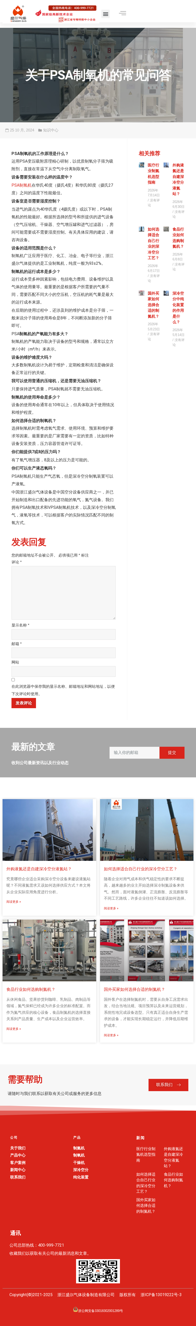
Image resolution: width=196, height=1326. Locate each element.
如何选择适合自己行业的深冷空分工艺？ (140, 869)
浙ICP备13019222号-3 (161, 1294)
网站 (15, 662)
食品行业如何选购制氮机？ (30, 989)
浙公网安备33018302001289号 (100, 1311)
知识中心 (50, 130)
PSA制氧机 (21, 185)
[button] (105, 14)
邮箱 (16, 644)
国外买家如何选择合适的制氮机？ (153, 304)
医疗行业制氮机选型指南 (145, 1154)
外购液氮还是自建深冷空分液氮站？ (39, 869)
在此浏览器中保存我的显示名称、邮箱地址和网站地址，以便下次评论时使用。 (63, 690)
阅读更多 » (13, 901)
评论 (16, 562)
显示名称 (20, 625)
